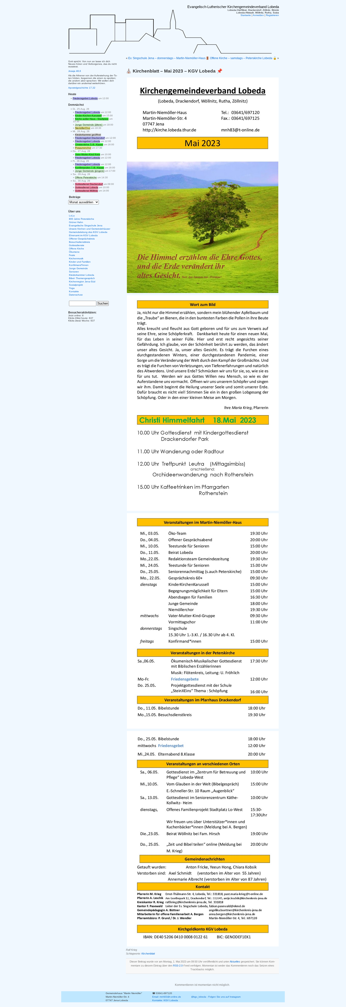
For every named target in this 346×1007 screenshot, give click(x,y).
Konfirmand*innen (79, 265)
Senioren (74, 271)
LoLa (72, 215)
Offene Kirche (76, 248)
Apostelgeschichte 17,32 (81, 87)
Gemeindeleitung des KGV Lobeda (88, 232)
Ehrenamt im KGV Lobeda (83, 235)
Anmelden (258, 15)
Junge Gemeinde (78, 268)
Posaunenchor (83, 147)
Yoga (72, 288)
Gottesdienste (76, 245)
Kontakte (74, 291)
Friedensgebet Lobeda (85, 98)
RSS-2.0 (178, 965)
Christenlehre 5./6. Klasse (89, 144)
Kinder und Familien (80, 261)
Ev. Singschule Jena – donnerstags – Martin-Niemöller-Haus (166, 58)
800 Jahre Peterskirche (81, 219)
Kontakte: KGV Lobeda (165, 1000)
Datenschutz (76, 294)
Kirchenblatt (148, 953)
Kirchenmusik (76, 258)
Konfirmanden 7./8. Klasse (89, 167)
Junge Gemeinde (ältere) (89, 124)
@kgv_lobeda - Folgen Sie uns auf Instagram (216, 996)
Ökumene (74, 252)
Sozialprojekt (76, 285)
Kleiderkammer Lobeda (81, 275)
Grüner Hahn (76, 222)
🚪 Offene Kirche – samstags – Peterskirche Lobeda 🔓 (241, 58)
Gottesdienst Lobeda (86, 187)
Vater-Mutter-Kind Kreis (87, 154)
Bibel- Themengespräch (82, 278)
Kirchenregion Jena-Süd (82, 281)
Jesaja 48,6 (74, 71)
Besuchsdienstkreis (79, 242)
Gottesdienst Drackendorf (89, 184)
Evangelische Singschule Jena (85, 225)
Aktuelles (235, 961)
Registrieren (272, 15)
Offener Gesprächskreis (82, 238)
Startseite (246, 15)
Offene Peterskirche (86, 177)
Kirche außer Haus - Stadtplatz (92, 119)
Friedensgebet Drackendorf (90, 138)
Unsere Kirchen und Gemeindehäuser (89, 228)
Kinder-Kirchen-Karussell (88, 115)
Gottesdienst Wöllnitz (86, 190)
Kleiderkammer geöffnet (88, 134)
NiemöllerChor (82, 128)
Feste (72, 255)
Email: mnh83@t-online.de (166, 996)
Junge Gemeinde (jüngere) (89, 171)
